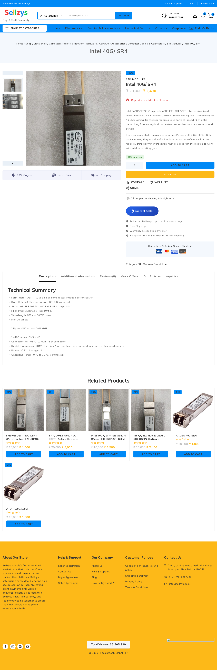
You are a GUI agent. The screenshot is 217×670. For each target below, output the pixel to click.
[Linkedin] (20, 646)
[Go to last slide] (13, 73)
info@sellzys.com (179, 583)
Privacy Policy (133, 581)
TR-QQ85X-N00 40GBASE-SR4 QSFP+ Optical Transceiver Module (149, 439)
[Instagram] (13, 646)
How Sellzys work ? (103, 583)
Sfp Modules (136, 79)
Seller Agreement (68, 583)
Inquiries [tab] (172, 276)
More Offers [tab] (130, 276)
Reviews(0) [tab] (108, 276)
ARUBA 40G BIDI (186, 435)
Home (56, 28)
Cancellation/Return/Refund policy (141, 567)
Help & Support (174, 3)
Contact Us (207, 3)
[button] (13, 85)
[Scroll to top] (208, 651)
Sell (192, 3)
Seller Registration (69, 565)
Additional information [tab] (78, 276)
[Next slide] (13, 163)
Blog (94, 577)
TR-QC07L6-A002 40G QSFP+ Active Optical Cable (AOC (62, 439)
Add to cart (180, 165)
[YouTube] (28, 646)
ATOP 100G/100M (17, 508)
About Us (97, 565)
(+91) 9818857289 (180, 576)
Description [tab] (47, 276)
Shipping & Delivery (137, 575)
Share (134, 188)
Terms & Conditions (136, 587)
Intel (164, 264)
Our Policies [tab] (152, 276)
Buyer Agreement (68, 577)
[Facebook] (5, 646)
